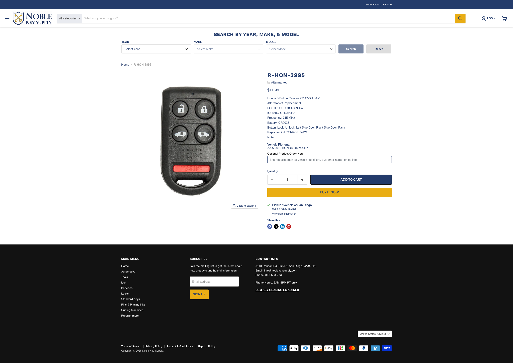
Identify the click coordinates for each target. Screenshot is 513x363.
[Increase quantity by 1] (303, 180)
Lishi (124, 282)
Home (125, 64)
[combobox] (268, 18)
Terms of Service (131, 346)
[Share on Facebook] (269, 226)
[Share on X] (276, 226)
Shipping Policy (206, 346)
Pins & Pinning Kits (133, 304)
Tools (124, 277)
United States (377, 4)
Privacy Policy (153, 346)
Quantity (272, 171)
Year (125, 41)
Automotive (128, 271)
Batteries (126, 288)
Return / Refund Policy (180, 346)
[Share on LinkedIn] (282, 226)
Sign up (199, 294)
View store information (284, 213)
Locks (125, 293)
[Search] (460, 18)
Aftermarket (279, 82)
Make (198, 41)
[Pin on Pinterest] (288, 226)
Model (271, 41)
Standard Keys (130, 299)
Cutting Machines (132, 310)
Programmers (130, 315)
